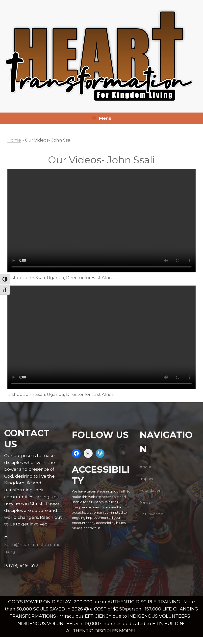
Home (14, 140)
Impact (146, 478)
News (145, 502)
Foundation (150, 490)
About (146, 466)
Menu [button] (105, 118)
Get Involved (151, 514)
